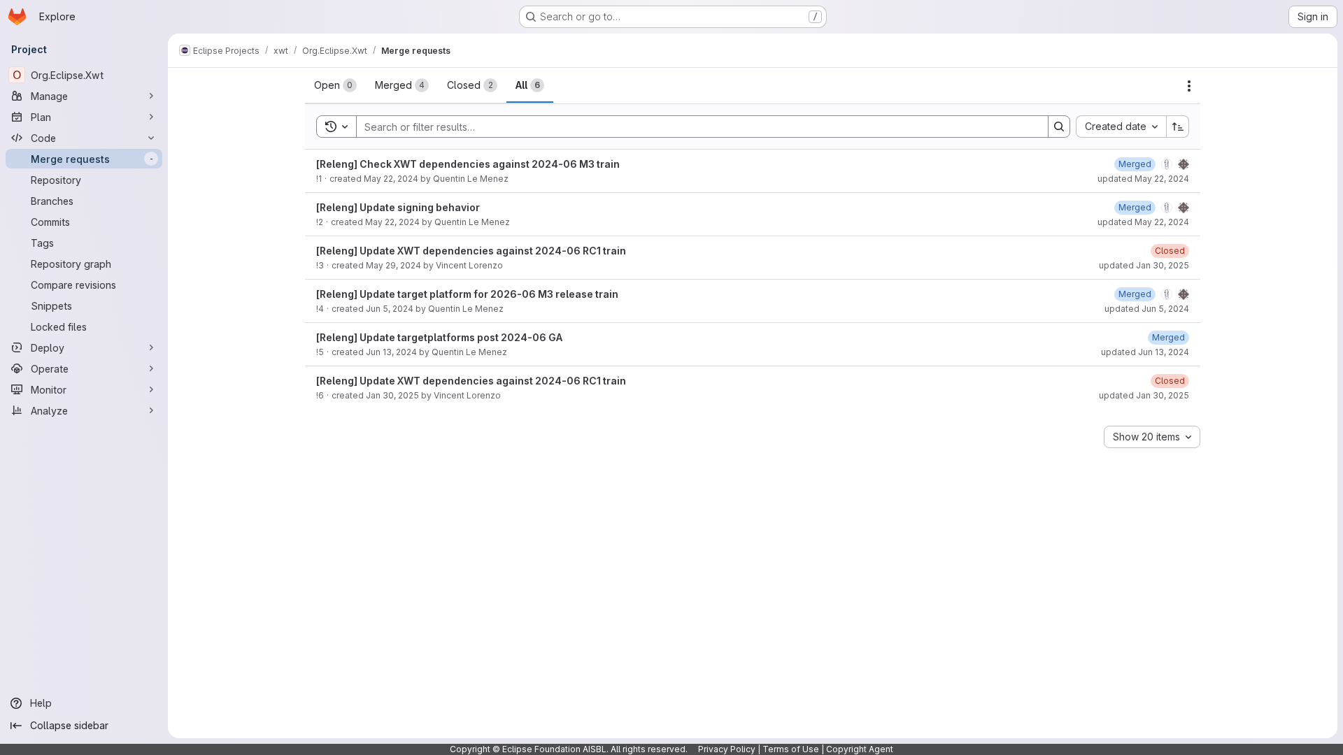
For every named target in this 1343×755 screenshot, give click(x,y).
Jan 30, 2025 (392, 395)
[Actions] (1189, 86)
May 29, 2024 (393, 265)
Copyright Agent (859, 749)
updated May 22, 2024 (1143, 178)
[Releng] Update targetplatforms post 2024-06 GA (439, 337)
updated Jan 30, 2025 (1144, 265)
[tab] (335, 85)
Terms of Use (790, 749)
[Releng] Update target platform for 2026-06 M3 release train (467, 294)
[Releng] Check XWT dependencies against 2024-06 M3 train (468, 164)
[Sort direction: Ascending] (1178, 126)
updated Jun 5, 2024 (1146, 308)
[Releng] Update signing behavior (398, 207)
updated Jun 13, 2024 (1145, 352)
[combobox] (1121, 126)
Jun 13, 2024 (391, 352)
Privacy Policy (726, 749)
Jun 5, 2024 (389, 308)
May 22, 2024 (391, 178)
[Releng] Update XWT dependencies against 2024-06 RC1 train (471, 251)
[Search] (1059, 126)
